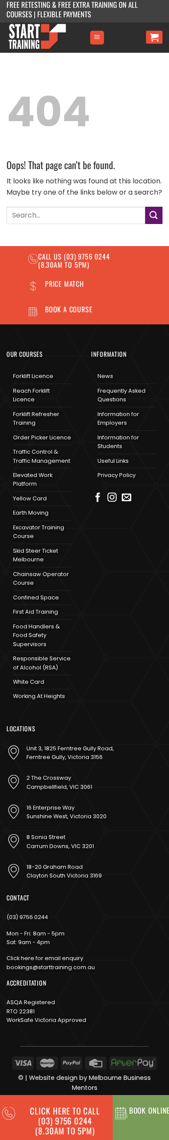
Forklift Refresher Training (36, 418)
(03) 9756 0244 (27, 917)
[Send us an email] (126, 498)
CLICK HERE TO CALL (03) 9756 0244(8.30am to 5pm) (65, 1121)
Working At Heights (39, 696)
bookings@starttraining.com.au (50, 967)
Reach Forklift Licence (31, 395)
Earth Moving (31, 512)
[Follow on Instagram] (112, 498)
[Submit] (153, 215)
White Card (28, 681)
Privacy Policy (117, 475)
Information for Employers (118, 418)
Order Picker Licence (42, 437)
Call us (51, 256)
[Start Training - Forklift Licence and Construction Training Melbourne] (45, 37)
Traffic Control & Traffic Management (41, 456)
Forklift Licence (33, 376)
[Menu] (97, 38)
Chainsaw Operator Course (41, 578)
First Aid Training (35, 611)
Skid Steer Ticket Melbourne (35, 555)
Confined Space (36, 597)
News (105, 376)
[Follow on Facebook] (98, 498)
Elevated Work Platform (32, 479)
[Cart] (154, 37)
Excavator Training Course (38, 532)
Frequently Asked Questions (122, 395)
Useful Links (113, 460)
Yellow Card (30, 498)
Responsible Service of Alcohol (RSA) (42, 663)
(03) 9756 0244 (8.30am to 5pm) (74, 260)
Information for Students (118, 442)
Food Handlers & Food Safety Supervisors (36, 635)
